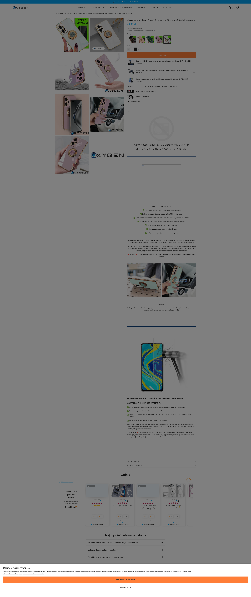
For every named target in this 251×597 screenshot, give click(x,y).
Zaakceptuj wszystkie (125, 580)
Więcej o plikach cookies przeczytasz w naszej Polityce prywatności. (23, 574)
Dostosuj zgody (125, 587)
